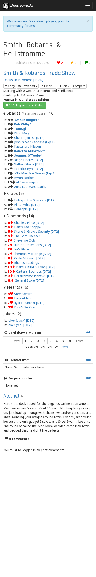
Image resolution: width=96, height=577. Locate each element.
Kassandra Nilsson (27, 146)
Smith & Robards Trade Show (39, 72)
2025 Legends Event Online (26, 105)
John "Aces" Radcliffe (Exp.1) (34, 142)
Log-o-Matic (23, 298)
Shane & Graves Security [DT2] (36, 231)
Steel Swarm (23, 294)
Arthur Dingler (26, 120)
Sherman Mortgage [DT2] (32, 254)
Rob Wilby (22, 124)
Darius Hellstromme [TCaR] (23, 80)
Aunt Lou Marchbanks (30, 186)
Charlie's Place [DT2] (29, 222)
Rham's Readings (26, 262)
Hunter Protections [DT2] (32, 245)
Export (48, 86)
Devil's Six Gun (24, 307)
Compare (79, 86)
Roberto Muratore (28, 151)
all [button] (70, 341)
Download (28, 86)
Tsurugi (20, 129)
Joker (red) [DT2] (20, 325)
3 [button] (38, 341)
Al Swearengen (27, 182)
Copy (11, 86)
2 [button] (32, 341)
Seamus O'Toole (27, 155)
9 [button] (63, 341)
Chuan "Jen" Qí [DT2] (29, 137)
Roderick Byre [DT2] (28, 169)
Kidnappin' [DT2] (26, 209)
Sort (64, 86)
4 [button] (44, 341)
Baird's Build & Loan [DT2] (35, 267)
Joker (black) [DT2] (21, 320)
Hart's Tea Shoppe (27, 227)
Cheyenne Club (24, 240)
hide (88, 332)
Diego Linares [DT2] (28, 160)
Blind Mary (21, 133)
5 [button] (50, 341)
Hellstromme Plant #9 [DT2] (34, 276)
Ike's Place (21, 249)
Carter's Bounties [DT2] (33, 271)
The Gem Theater (27, 236)
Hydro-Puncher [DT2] (29, 303)
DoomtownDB (22, 5)
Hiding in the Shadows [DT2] (34, 200)
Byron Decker (24, 178)
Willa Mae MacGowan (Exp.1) (35, 173)
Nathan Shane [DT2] (29, 164)
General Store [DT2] (29, 280)
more (65, 346)
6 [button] (57, 341)
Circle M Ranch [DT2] (29, 258)
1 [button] (25, 341)
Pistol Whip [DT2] (27, 204)
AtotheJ (11, 396)
